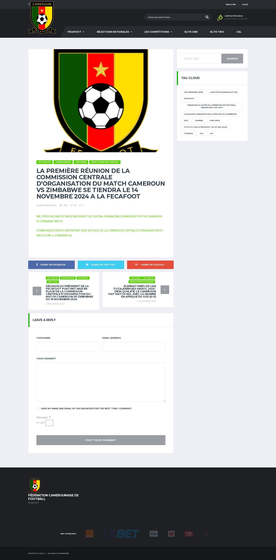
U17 (211, 133)
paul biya (215, 120)
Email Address (111, 338)
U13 (201, 133)
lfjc (186, 120)
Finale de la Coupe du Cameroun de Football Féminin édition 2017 (212, 106)
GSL (239, 31)
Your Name (43, 338)
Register (231, 4)
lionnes (199, 120)
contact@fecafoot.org (236, 19)
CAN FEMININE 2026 (193, 92)
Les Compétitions (156, 31)
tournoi (188, 133)
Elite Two (217, 31)
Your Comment (46, 358)
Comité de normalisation (224, 92)
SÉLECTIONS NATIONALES (113, 31)
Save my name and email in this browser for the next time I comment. (86, 408)
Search (232, 58)
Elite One (191, 31)
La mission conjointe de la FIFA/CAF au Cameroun (210, 114)
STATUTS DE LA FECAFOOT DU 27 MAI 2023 (205, 127)
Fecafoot (74, 31)
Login (245, 4)
